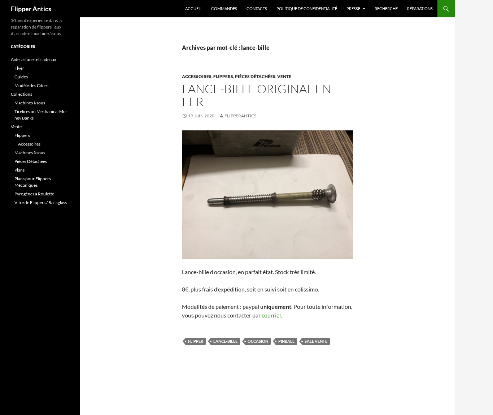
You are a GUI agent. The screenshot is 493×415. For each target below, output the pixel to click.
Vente (284, 76)
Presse (353, 8)
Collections (21, 94)
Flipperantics (240, 115)
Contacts (257, 8)
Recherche (386, 8)
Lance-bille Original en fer (256, 95)
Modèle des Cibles (31, 85)
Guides (21, 76)
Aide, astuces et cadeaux (33, 59)
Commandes (224, 8)
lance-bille (225, 341)
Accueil (193, 8)
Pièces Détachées (255, 76)
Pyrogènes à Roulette (34, 193)
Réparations (420, 8)
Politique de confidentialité (306, 8)
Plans (19, 170)
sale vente (316, 341)
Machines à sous (29, 102)
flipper (195, 341)
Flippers (223, 76)
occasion (258, 341)
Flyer (19, 68)
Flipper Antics (31, 9)
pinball (286, 341)
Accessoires (196, 76)
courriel (271, 315)
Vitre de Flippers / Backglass (40, 202)
